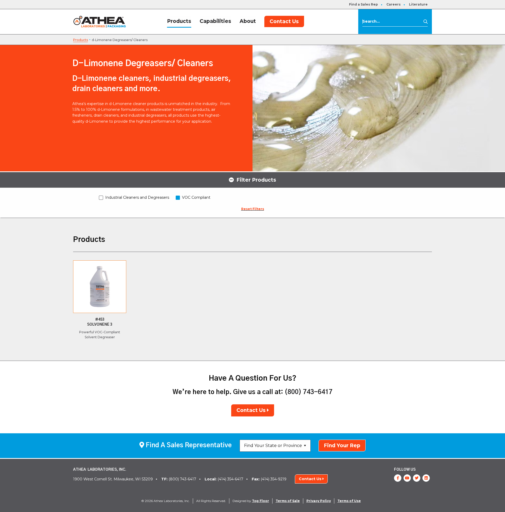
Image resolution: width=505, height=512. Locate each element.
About (248, 21)
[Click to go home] (99, 21)
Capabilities (215, 21)
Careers (393, 4)
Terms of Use (349, 501)
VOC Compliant (196, 197)
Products (179, 21)
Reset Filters (252, 209)
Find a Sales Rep (363, 4)
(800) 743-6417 (308, 392)
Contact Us (284, 21)
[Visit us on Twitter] (416, 478)
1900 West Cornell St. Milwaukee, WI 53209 (113, 479)
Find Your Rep (342, 446)
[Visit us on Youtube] (407, 478)
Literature (418, 4)
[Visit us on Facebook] (397, 478)
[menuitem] (363, 4)
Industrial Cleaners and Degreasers (137, 197)
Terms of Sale (288, 501)
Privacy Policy (318, 501)
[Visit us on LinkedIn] (426, 478)
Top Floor (260, 501)
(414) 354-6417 (224, 479)
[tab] (252, 179)
